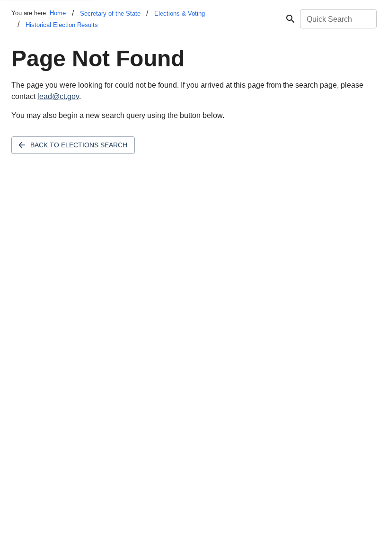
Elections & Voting (179, 13)
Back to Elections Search (78, 145)
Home (58, 13)
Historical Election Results (62, 24)
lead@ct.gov (58, 96)
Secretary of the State (110, 13)
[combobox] (337, 19)
